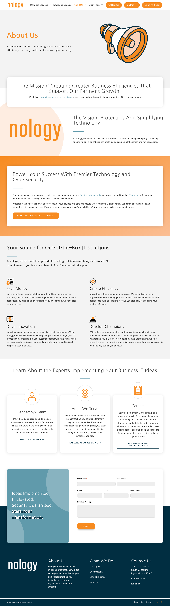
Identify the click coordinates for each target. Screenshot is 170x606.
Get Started (113, 5)
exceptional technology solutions (56, 97)
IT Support (95, 566)
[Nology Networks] (15, 5)
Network (94, 582)
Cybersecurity (96, 572)
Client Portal (94, 5)
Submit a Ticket (152, 5)
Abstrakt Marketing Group (22, 602)
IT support (134, 195)
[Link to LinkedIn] (157, 602)
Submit (86, 526)
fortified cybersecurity (90, 195)
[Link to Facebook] (161, 602)
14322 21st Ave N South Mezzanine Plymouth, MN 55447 (141, 570)
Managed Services (39, 5)
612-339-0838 (138, 578)
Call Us (130, 5)
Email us (135, 584)
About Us (78, 5)
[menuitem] (139, 602)
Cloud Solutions (97, 577)
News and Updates (62, 5)
